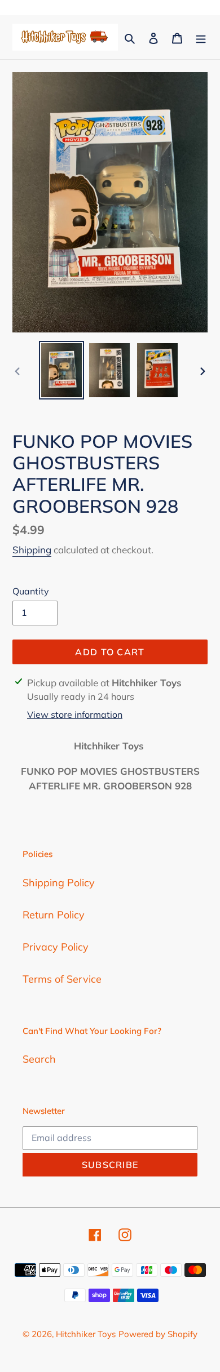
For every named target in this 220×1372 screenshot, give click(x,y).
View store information (74, 714)
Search (39, 1059)
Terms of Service (62, 979)
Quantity (30, 591)
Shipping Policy (59, 882)
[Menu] (201, 37)
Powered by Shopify (157, 1334)
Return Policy (54, 914)
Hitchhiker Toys (86, 1334)
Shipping (31, 550)
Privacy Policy (56, 946)
